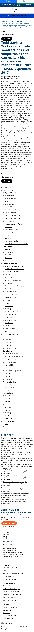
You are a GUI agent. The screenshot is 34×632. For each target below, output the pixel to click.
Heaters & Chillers (11, 297)
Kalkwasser (8, 407)
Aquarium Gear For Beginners (14, 266)
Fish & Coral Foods (11, 294)
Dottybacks (8, 258)
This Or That (9, 233)
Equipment (8, 337)
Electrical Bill (9, 365)
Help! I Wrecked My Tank (13, 210)
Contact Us (6, 586)
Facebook (6, 532)
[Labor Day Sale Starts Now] (17, 16)
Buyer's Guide (9, 204)
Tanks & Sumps (10, 329)
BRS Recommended (9, 616)
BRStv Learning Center (10, 607)
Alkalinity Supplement (12, 354)
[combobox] (17, 35)
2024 (6, 429)
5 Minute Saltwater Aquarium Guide (16, 244)
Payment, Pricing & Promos (12, 594)
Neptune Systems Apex (12, 215)
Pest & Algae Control (11, 221)
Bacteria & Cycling (11, 277)
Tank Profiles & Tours (11, 230)
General (7, 401)
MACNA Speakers (17, 21)
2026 (6, 424)
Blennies (7, 249)
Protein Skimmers (11, 314)
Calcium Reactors (10, 283)
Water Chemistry (10, 348)
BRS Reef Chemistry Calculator (15, 356)
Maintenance (9, 306)
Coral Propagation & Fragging (14, 286)
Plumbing (8, 309)
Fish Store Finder (8, 619)
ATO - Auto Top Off (11, 275)
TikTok (5, 538)
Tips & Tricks (9, 235)
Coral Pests (8, 385)
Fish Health (8, 207)
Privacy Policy (5, 629)
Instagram (6, 536)
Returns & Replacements (11, 592)
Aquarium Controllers (12, 272)
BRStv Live (8, 201)
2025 (6, 427)
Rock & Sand (9, 323)
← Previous (5, 168)
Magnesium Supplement (13, 371)
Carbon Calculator (11, 362)
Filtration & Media (10, 292)
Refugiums (8, 317)
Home (4, 20)
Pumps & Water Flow (11, 311)
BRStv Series (6, 21)
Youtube (6, 534)
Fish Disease (9, 390)
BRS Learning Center (14, 20)
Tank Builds (8, 227)
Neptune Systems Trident (13, 218)
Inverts (7, 261)
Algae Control (9, 387)
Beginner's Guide (10, 193)
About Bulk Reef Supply (10, 568)
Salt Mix (7, 326)
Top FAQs (8, 238)
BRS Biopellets (9, 396)
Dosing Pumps (9, 289)
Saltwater (26, 20)
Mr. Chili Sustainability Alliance (13, 573)
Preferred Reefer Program (11, 589)
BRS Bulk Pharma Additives (13, 280)
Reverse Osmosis (10, 320)
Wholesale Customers (10, 600)
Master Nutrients (10, 213)
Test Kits (7, 331)
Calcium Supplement (11, 359)
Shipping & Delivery (9, 597)
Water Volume (9, 379)
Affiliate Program (8, 576)
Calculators (6, 613)
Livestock (8, 303)
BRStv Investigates (11, 198)
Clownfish (8, 255)
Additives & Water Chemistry (14, 269)
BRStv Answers (9, 196)
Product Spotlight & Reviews (14, 224)
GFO (6, 404)
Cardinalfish (9, 252)
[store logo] (17, 10)
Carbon (7, 398)
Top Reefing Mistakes (11, 241)
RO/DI (7, 415)
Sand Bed (8, 376)
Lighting (7, 300)
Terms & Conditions (9, 579)
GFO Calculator (10, 368)
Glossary (8, 340)
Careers (5, 570)
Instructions (7, 610)
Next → (11, 168)
